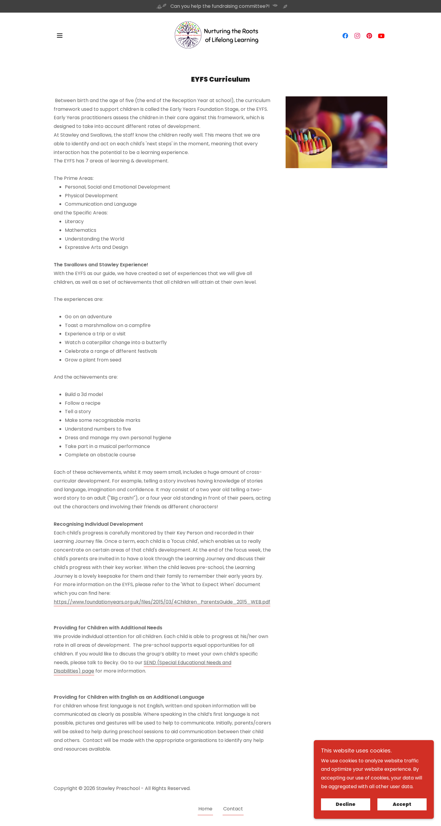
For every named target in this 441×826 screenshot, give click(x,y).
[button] (60, 35)
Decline (346, 804)
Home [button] (205, 808)
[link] (220, 35)
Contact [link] (233, 808)
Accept (402, 804)
